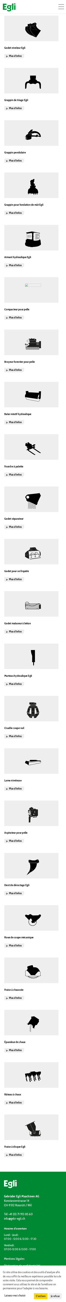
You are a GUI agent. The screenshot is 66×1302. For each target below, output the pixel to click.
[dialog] (33, 1284)
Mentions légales (14, 1259)
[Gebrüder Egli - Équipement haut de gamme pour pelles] (33, 1184)
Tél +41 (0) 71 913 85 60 (18, 1214)
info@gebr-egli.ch (14, 1218)
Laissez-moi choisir (14, 1295)
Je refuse (55, 1296)
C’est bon (40, 1296)
